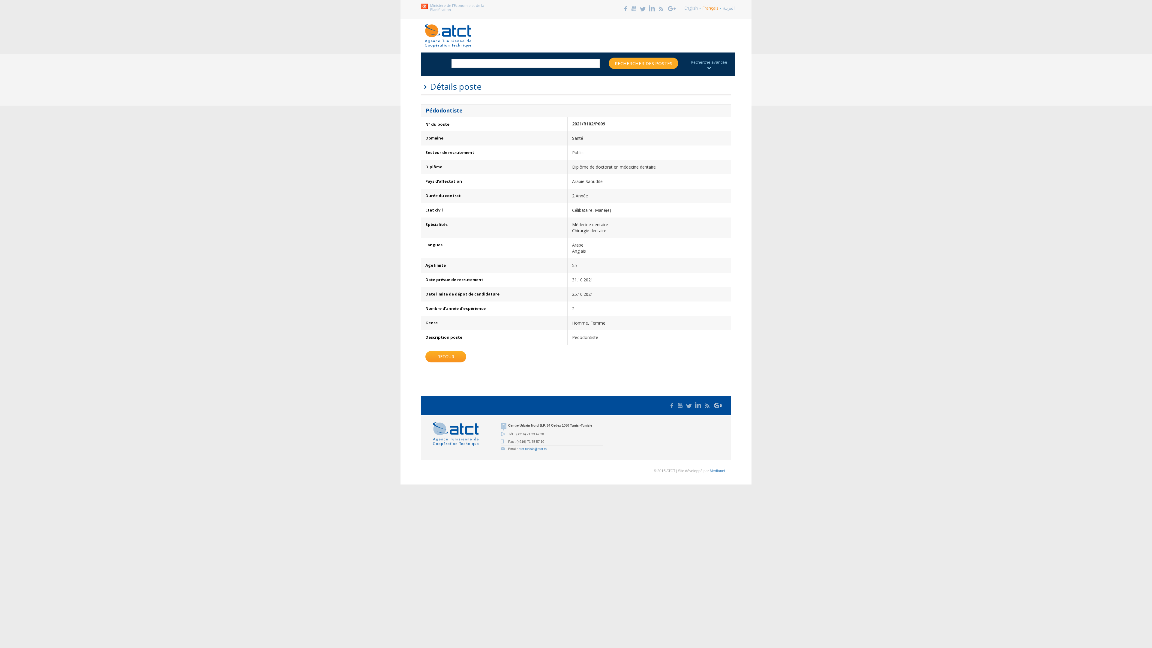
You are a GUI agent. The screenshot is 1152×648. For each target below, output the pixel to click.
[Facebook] (626, 8)
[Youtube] (634, 8)
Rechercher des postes (643, 63)
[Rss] (661, 8)
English (691, 8)
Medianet (717, 471)
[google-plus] (672, 8)
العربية (729, 8)
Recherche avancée (709, 62)
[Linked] (652, 8)
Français (710, 8)
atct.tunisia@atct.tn (533, 449)
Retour (445, 356)
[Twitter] (643, 8)
